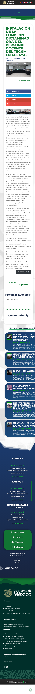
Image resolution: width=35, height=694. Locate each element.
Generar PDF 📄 (23, 272)
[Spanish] (31, 2)
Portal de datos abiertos (13, 634)
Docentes (9, 61)
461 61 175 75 (18, 477)
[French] (25, 2)
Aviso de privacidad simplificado (16, 641)
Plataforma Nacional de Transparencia (17, 613)
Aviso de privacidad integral (14, 639)
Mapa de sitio (9, 648)
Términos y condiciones (13, 643)
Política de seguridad (12, 646)
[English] (23, 2)
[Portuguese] (29, 2)
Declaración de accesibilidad (14, 636)
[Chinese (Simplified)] (20, 2)
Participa (8, 606)
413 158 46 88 (18, 523)
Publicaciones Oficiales (12, 608)
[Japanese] (27, 2)
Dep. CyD (12, 58)
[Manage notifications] (30, 689)
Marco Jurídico (10, 611)
